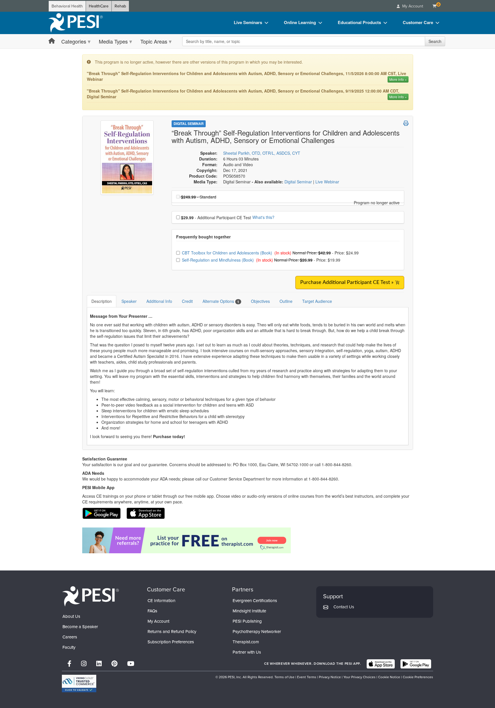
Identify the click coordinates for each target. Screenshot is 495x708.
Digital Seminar (189, 123)
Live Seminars (248, 22)
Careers (69, 637)
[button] (405, 123)
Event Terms (306, 677)
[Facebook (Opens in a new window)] (69, 663)
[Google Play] (415, 663)
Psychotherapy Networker (257, 631)
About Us (71, 616)
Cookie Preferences (418, 677)
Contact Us (343, 607)
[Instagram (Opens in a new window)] (84, 663)
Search (435, 41)
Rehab (120, 6)
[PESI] (90, 596)
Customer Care (418, 22)
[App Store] (381, 663)
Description (101, 301)
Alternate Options (221, 301)
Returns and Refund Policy (172, 631)
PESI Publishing (247, 621)
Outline (286, 301)
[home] (75, 23)
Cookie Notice (389, 677)
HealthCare (99, 6)
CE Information (161, 600)
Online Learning (300, 22)
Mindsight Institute (249, 611)
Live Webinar (327, 182)
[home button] (51, 41)
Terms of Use (284, 677)
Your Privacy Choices (359, 677)
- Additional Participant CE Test (216, 217)
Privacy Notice (330, 677)
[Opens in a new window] (247, 540)
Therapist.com (246, 642)
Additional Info (159, 301)
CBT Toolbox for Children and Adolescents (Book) (227, 253)
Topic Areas (153, 41)
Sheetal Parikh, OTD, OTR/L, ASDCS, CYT (261, 153)
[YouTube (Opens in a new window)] (131, 663)
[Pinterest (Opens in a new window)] (114, 663)
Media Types (113, 41)
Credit (187, 301)
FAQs (152, 611)
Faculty (68, 647)
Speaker (129, 301)
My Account (158, 621)
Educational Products (359, 22)
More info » (398, 79)
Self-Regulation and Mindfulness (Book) (218, 260)
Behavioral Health (67, 6)
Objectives (260, 301)
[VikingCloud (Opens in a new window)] (79, 683)
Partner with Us (247, 652)
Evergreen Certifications (255, 600)
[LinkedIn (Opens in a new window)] (99, 663)
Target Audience (317, 301)
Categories (73, 41)
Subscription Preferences (171, 642)
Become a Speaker (80, 626)
